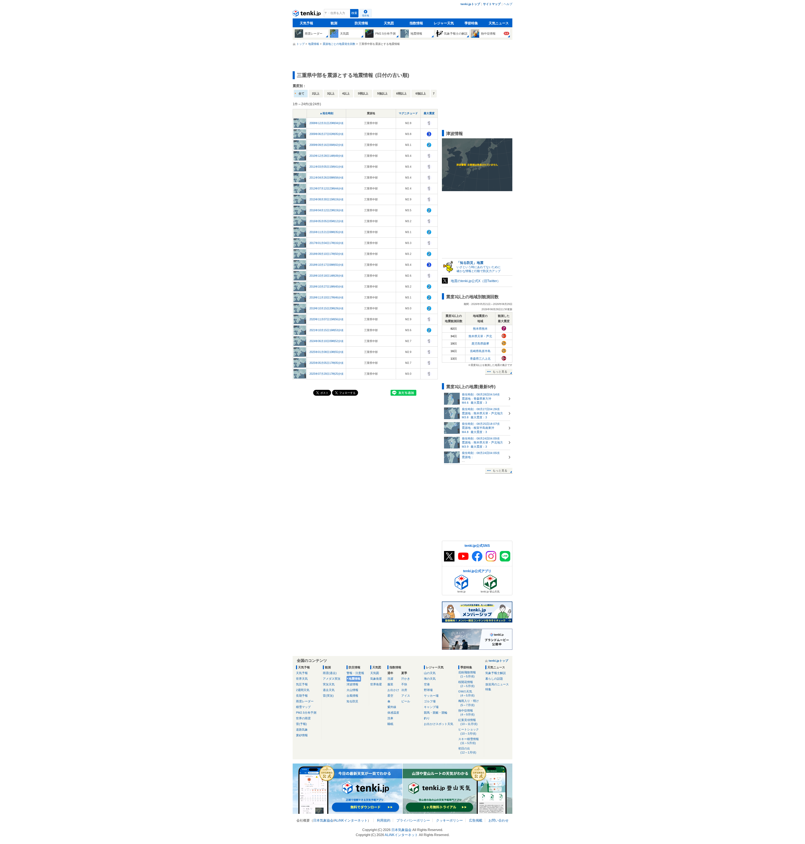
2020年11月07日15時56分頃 (326, 319)
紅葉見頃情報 (468, 722)
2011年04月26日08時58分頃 (326, 177)
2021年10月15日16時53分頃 (326, 330)
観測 (334, 23)
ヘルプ (508, 4)
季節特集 (471, 23)
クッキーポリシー (449, 820)
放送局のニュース (497, 684)
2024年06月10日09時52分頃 (326, 341)
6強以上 (420, 93)
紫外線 (391, 707)
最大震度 (429, 113)
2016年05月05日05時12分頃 (326, 221)
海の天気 (430, 678)
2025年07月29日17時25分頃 (326, 373)
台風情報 (352, 695)
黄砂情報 (302, 735)
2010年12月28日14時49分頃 (326, 155)
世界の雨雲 (303, 718)
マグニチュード (408, 113)
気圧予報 (302, 684)
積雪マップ (303, 707)
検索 (354, 13)
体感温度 (393, 712)
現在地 (365, 15)
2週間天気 (302, 690)
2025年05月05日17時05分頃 (326, 362)
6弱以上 (401, 93)
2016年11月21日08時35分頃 (326, 232)
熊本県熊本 (480, 328)
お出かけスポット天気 (438, 724)
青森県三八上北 (480, 358)
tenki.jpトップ (470, 4)
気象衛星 (376, 678)
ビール (405, 701)
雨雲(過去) (330, 673)
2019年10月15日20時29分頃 (326, 308)
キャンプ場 (431, 707)
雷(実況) (328, 695)
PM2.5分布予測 (306, 712)
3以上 (331, 93)
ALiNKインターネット (350, 820)
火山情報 (352, 690)
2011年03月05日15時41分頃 (326, 166)
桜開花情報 (466, 684)
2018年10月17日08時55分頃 (326, 264)
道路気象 (302, 729)
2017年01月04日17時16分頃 (326, 243)
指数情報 (416, 23)
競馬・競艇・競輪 (435, 712)
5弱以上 (363, 93)
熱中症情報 (466, 712)
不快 (404, 684)
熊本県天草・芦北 (480, 336)
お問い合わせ (498, 820)
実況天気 (329, 684)
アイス (405, 695)
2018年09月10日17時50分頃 (326, 253)
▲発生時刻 (326, 113)
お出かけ (393, 690)
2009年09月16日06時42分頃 (326, 145)
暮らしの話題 (494, 678)
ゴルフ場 (430, 701)
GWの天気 (466, 693)
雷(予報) (301, 724)
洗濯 (390, 678)
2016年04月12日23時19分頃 (326, 210)
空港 (427, 684)
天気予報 (306, 23)
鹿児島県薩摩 (480, 343)
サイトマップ (492, 4)
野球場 (428, 690)
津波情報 (352, 684)
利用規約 (383, 820)
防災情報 (361, 23)
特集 (488, 689)
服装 (390, 684)
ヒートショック (468, 731)
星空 (390, 695)
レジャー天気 (444, 23)
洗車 (390, 718)
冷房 (404, 690)
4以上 (346, 93)
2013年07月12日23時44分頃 (326, 188)
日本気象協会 (323, 820)
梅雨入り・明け (468, 703)
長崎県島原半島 (480, 351)
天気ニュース (499, 23)
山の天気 (430, 673)
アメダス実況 (331, 678)
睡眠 (390, 724)
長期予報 (302, 695)
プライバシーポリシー (413, 820)
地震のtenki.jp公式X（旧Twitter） (475, 281)
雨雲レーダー (305, 701)
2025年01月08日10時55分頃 (326, 352)
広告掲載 (475, 820)
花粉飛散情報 (467, 674)
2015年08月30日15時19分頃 (326, 199)
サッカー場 (431, 695)
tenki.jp (307, 14)
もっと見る (500, 371)
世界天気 (302, 678)
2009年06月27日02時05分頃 (326, 134)
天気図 (389, 23)
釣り (427, 718)
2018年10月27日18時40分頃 (326, 286)
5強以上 (382, 93)
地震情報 (354, 678)
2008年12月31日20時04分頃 (326, 123)
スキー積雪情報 (468, 741)
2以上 (315, 93)
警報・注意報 (355, 673)
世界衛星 (376, 684)
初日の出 (467, 750)
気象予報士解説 (495, 673)
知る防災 (352, 701)
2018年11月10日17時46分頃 (326, 297)
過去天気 (329, 690)
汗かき (405, 678)
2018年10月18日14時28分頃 (326, 275)
